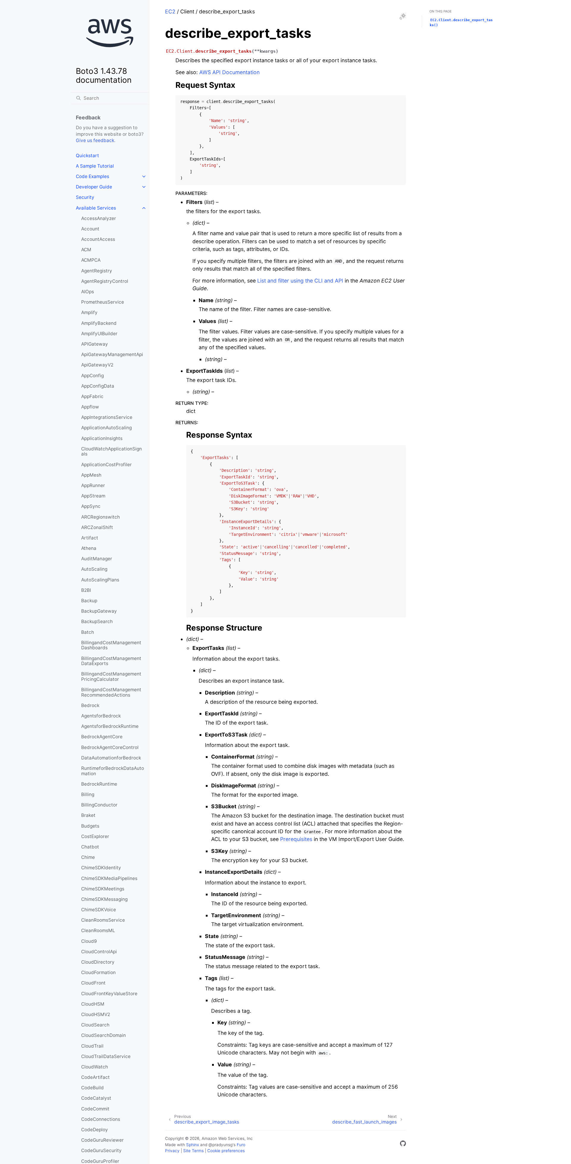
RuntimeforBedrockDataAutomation (112, 770)
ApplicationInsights (102, 438)
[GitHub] (403, 1144)
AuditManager (96, 558)
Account (90, 229)
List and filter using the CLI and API (300, 280)
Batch (87, 632)
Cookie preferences (226, 1150)
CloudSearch (95, 1025)
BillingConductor (99, 805)
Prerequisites (296, 839)
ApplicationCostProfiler (106, 464)
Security (85, 197)
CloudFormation (98, 972)
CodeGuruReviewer (102, 1140)
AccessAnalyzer (98, 218)
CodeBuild (92, 1087)
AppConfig (92, 375)
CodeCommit (95, 1109)
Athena (88, 548)
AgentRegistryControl (104, 281)
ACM (86, 249)
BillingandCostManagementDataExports (111, 661)
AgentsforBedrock (101, 716)
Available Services (96, 208)
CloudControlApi (99, 951)
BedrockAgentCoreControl (110, 747)
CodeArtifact (95, 1077)
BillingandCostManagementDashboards (111, 645)
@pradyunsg (220, 1144)
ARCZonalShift (97, 527)
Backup (89, 600)
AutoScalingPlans (100, 580)
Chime (88, 857)
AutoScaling (94, 569)
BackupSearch (97, 621)
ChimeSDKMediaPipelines (109, 878)
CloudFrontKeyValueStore (109, 993)
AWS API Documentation (229, 72)
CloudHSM (92, 1004)
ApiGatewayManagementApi (112, 354)
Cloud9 (89, 941)
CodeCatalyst (96, 1098)
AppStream (93, 496)
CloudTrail (92, 1046)
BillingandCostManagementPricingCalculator (111, 676)
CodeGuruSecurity (101, 1150)
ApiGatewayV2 (97, 365)
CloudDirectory (97, 962)
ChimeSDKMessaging (104, 899)
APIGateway (94, 344)
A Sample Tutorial (95, 166)
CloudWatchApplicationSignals (111, 451)
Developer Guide (94, 187)
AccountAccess (98, 239)
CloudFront (93, 983)
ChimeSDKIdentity (101, 867)
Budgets (90, 826)
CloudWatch (94, 1067)
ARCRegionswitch (100, 517)
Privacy (172, 1150)
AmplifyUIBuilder (99, 333)
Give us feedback (95, 140)
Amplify (89, 312)
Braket (88, 815)
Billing (87, 794)
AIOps (87, 291)
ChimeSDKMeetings (102, 889)
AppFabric (92, 396)
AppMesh (91, 475)
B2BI (86, 590)
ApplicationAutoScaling (106, 427)
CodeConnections (100, 1119)
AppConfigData (97, 386)
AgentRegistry (96, 271)
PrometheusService (102, 302)
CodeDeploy (94, 1129)
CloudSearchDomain (103, 1035)
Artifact (89, 538)
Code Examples (92, 176)
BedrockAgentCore (102, 736)
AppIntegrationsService (106, 417)
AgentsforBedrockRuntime (110, 726)
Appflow (90, 407)
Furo (241, 1144)
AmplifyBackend (99, 323)
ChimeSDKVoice (98, 909)
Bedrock (90, 705)
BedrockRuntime (99, 784)
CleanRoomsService (103, 920)
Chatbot (90, 847)
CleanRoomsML (98, 930)
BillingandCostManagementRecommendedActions (111, 692)
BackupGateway (99, 611)
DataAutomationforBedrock (111, 758)
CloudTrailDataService (106, 1056)
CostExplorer (95, 836)
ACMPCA (91, 260)
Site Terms (193, 1150)
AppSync (91, 506)
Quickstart (87, 155)
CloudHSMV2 (95, 1014)
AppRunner (93, 485)
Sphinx (192, 1144)
